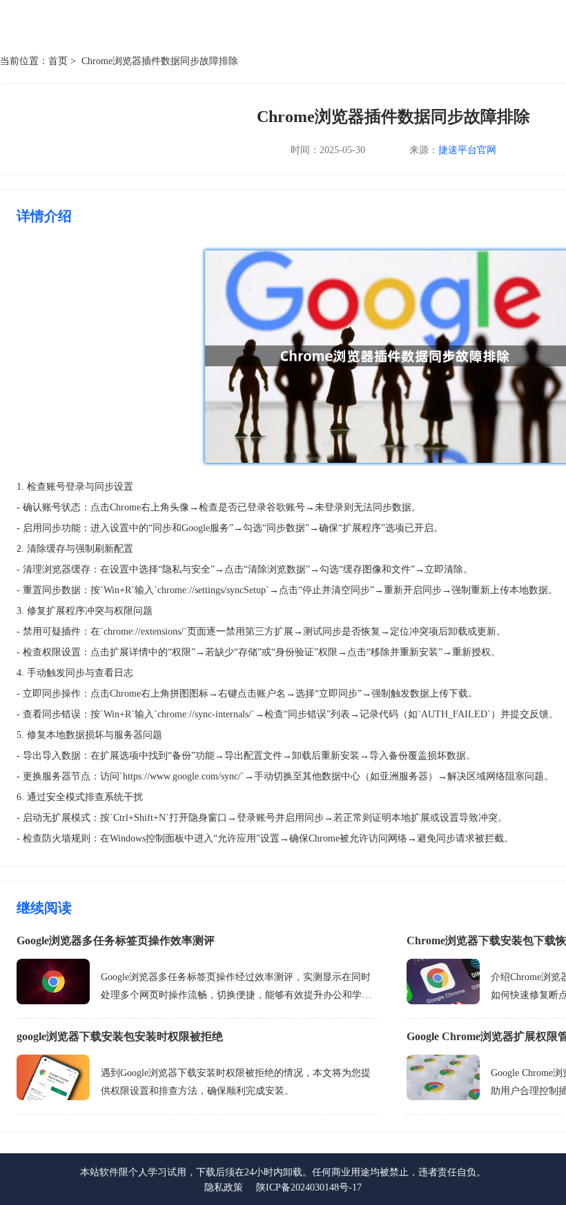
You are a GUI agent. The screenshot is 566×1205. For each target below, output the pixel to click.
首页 (58, 61)
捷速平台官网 (467, 150)
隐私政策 (223, 1187)
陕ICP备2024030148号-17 (309, 1187)
